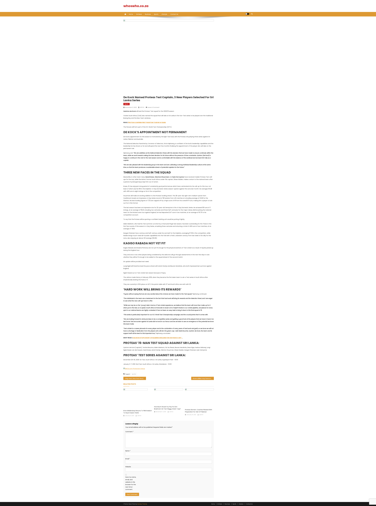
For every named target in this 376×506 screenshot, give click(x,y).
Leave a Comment (153, 107)
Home (131, 14)
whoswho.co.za (135, 6)
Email (127, 459)
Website (128, 467)
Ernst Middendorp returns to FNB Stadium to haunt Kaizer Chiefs (137, 412)
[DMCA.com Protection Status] (134, 369)
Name (128, 451)
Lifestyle (164, 14)
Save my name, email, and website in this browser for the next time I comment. (130, 483)
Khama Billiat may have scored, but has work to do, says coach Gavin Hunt (203, 379)
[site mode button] (247, 14)
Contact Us (174, 14)
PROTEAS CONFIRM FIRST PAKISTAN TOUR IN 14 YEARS (147, 122)
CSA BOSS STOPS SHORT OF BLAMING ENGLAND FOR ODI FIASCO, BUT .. (157, 338)
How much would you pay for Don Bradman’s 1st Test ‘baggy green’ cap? (167, 408)
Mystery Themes (142, 504)
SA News (139, 14)
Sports (156, 14)
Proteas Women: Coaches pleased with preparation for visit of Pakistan (198, 411)
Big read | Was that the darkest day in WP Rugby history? (136, 379)
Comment (129, 432)
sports (134, 374)
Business (148, 14)
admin (142, 107)
